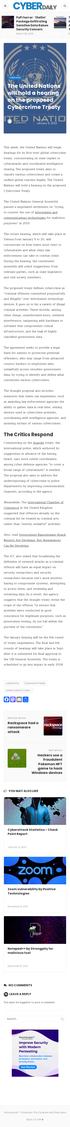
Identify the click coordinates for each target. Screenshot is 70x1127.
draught (38, 442)
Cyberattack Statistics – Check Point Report (33, 832)
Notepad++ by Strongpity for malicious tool (30, 950)
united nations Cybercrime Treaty (20, 690)
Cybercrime (15, 77)
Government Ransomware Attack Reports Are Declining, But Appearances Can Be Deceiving (35, 540)
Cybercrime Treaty (34, 683)
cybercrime (12, 683)
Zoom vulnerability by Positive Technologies (32, 891)
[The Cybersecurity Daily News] (35, 5)
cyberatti (20, 123)
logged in (25, 1002)
